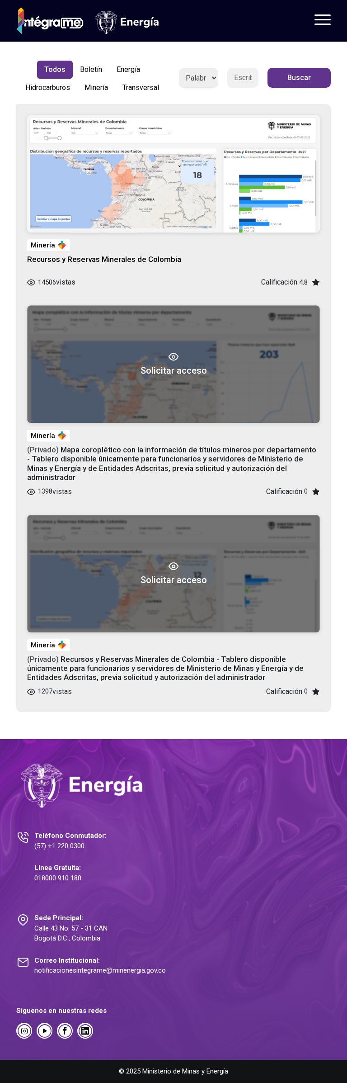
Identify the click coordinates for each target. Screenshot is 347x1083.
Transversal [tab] (140, 87)
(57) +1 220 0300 (59, 846)
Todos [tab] (55, 69)
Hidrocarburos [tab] (47, 87)
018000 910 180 (57, 878)
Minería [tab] (96, 87)
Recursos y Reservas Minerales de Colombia (104, 259)
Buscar (299, 77)
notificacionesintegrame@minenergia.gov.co (100, 970)
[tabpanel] (173, 386)
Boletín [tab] (91, 69)
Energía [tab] (128, 69)
